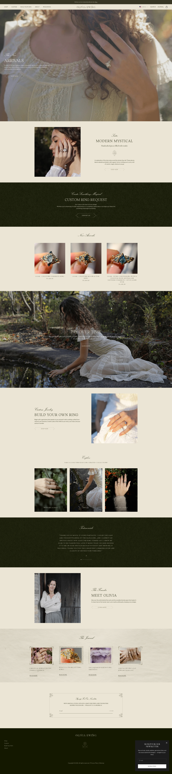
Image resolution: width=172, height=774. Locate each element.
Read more (33, 675)
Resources (47, 7)
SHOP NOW (114, 169)
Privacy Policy (94, 763)
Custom (14, 7)
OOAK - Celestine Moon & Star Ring (86, 277)
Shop (6, 7)
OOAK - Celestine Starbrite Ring (49, 276)
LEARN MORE (86, 346)
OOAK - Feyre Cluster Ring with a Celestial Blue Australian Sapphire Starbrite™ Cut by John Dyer (122, 279)
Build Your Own (26, 7)
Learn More (102, 607)
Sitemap (101, 763)
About (37, 7)
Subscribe (152, 766)
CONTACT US (86, 215)
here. (96, 2)
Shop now (14, 76)
